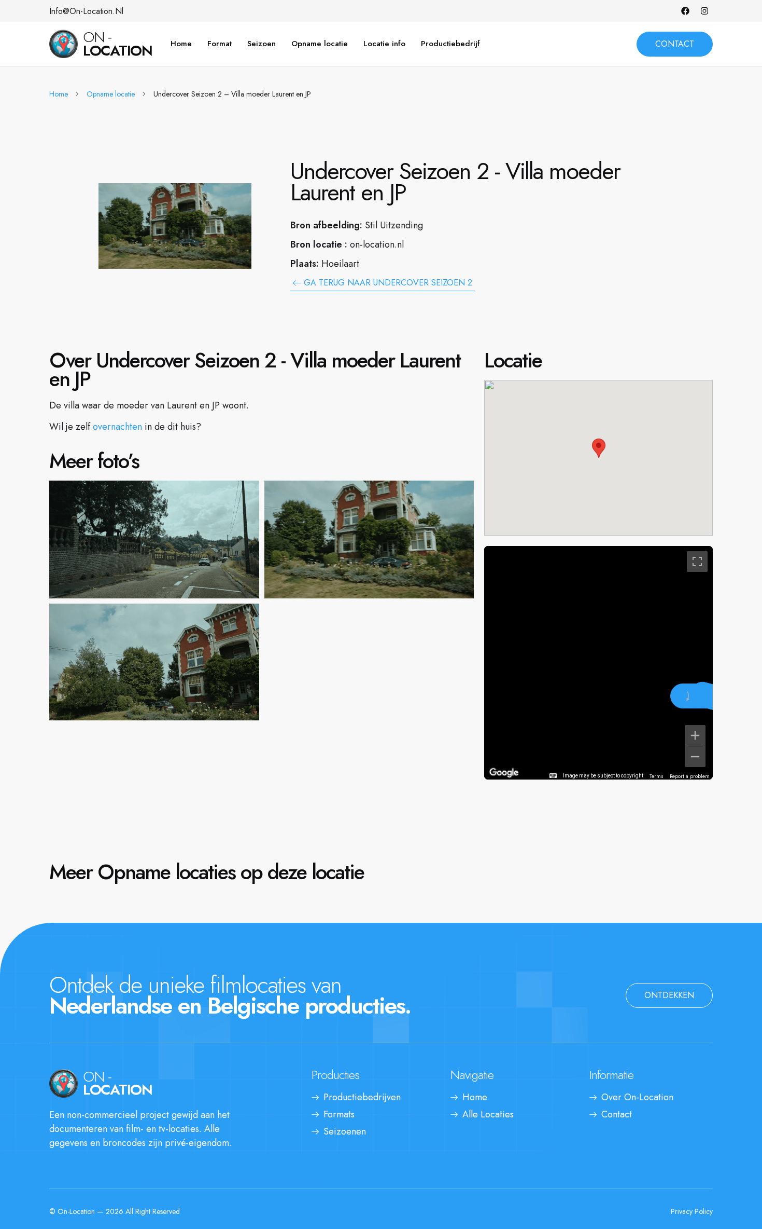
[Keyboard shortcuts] (553, 776)
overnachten (117, 426)
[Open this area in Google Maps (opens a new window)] (504, 773)
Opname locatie (319, 43)
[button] (598, 448)
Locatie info (384, 43)
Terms (657, 776)
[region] (598, 663)
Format (219, 43)
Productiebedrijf (450, 43)
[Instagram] (704, 11)
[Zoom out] (695, 756)
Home (181, 43)
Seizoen (261, 43)
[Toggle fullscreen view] (697, 561)
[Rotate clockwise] (689, 696)
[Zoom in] (695, 735)
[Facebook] (685, 11)
